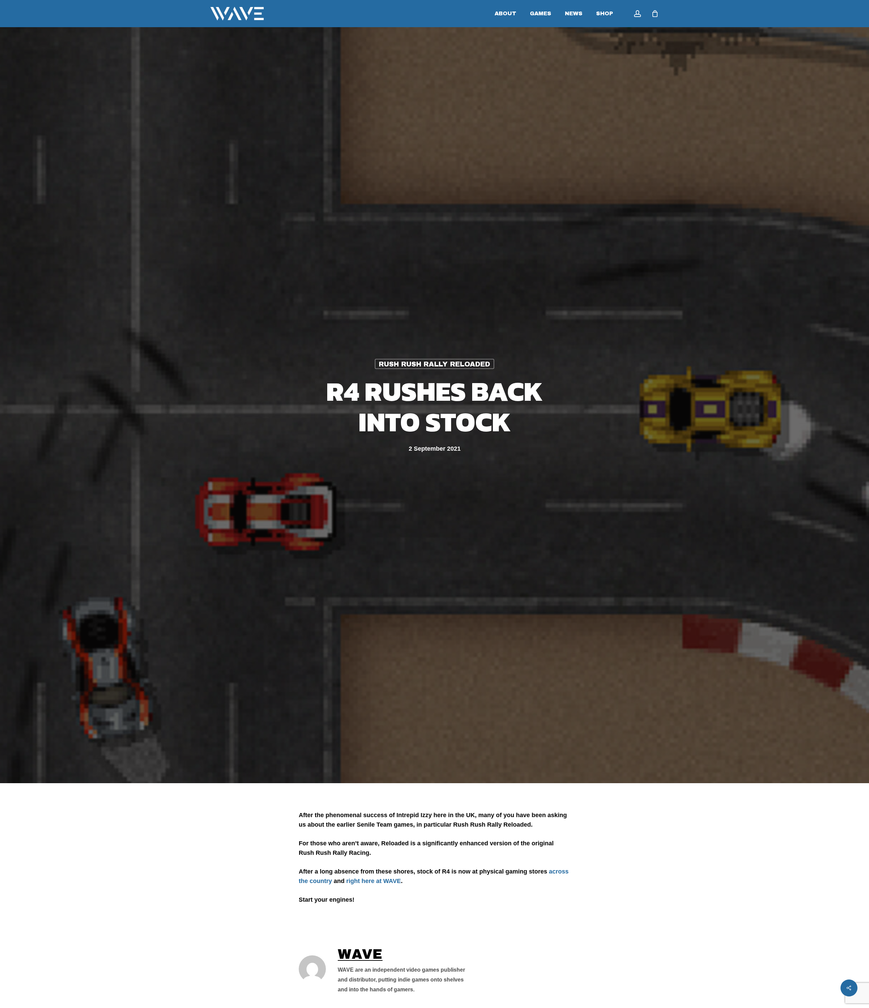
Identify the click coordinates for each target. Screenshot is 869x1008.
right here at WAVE (373, 881)
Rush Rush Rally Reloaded (434, 364)
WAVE (360, 954)
